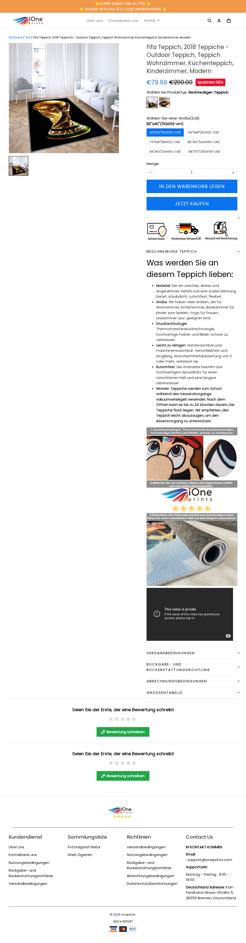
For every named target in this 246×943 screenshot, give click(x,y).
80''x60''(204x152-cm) (204, 142)
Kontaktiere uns (124, 20)
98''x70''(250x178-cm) (204, 152)
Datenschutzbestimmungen (152, 883)
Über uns (94, 20)
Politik (149, 20)
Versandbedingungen (28, 883)
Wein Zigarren (80, 854)
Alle (27, 37)
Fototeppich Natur (84, 846)
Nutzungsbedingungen (29, 862)
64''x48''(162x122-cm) (203, 132)
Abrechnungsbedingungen (150, 875)
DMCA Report (123, 921)
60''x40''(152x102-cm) (165, 123)
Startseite (15, 37)
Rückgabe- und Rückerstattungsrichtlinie (31, 873)
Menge (153, 163)
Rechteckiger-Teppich (208, 92)
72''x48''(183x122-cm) (165, 142)
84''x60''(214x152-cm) (165, 152)
